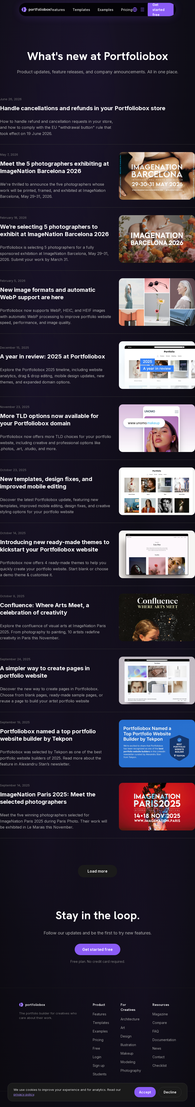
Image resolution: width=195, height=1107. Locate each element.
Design (126, 1036)
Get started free (97, 949)
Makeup (127, 1053)
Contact (158, 1057)
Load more (97, 871)
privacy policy (24, 1094)
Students (100, 1074)
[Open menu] (142, 9)
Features (57, 10)
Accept (145, 1092)
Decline (170, 1092)
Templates (81, 10)
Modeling (128, 1062)
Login (97, 1057)
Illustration (128, 1045)
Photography (131, 1070)
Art (123, 1028)
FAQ (155, 1031)
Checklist (159, 1065)
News (156, 1048)
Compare (159, 1023)
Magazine (160, 1014)
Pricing (126, 10)
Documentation (164, 1040)
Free (96, 1048)
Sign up (99, 1065)
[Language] (134, 9)
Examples (105, 10)
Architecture (130, 1019)
